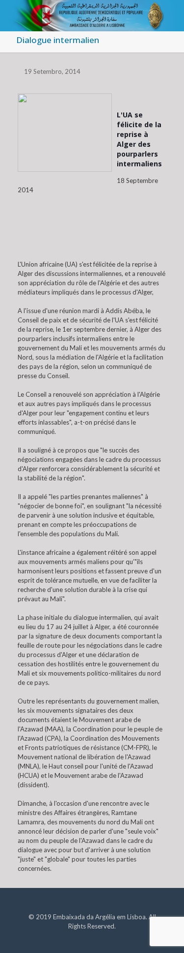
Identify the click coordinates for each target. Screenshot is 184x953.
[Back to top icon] (164, 933)
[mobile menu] (170, 14)
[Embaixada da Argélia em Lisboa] (92, 12)
